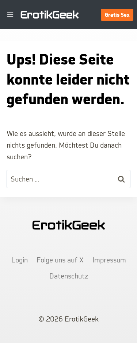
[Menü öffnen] (10, 14)
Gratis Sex (117, 14)
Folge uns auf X (60, 260)
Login (19, 260)
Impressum (109, 260)
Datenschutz (68, 276)
